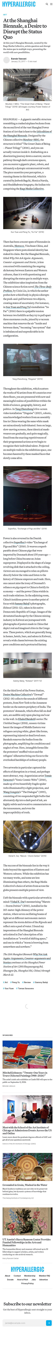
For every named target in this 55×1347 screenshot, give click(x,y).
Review (27, 982)
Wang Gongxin (11, 792)
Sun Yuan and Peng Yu (18, 307)
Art (5, 15)
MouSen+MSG (31, 139)
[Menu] (51, 4)
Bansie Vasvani (18, 58)
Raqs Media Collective (32, 188)
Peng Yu (16, 982)
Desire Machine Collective (17, 694)
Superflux (19, 542)
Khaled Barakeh (26, 719)
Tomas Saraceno (26, 988)
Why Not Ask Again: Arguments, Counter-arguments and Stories (27, 958)
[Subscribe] (49, 1323)
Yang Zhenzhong (24, 409)
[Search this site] (47, 4)
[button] (29, 1276)
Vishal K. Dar (17, 901)
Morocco (19, 245)
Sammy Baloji (22, 603)
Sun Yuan (9, 988)
